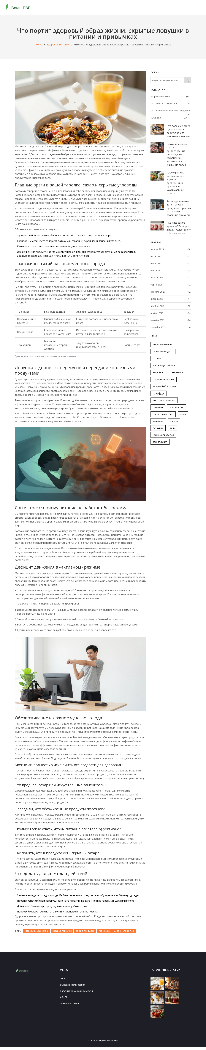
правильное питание (163, 379)
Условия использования (72, 984)
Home (38, 44)
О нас (63, 978)
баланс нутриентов (124, 930)
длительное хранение (164, 400)
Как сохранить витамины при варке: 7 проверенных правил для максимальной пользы (175, 183)
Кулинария (169, 117)
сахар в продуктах (85, 930)
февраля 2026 (171, 291)
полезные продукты (163, 351)
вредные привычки (62, 930)
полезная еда (177, 407)
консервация (176, 372)
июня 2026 (171, 263)
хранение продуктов (163, 434)
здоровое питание (162, 344)
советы (174, 421)
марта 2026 (171, 284)
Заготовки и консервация (171, 103)
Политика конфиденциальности (76, 990)
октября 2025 (171, 320)
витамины (158, 427)
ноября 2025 (171, 313)
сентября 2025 (171, 327)
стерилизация (160, 441)
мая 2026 (171, 270)
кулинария (158, 421)
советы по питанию (163, 414)
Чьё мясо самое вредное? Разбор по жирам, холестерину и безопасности (178, 228)
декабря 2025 (171, 306)
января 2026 (171, 298)
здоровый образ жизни (36, 930)
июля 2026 (171, 256)
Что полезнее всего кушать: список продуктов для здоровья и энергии (178, 131)
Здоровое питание (58, 44)
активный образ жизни (164, 386)
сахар (183, 414)
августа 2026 (171, 249)
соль (172, 427)
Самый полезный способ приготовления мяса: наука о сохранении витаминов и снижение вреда (176, 154)
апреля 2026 (171, 277)
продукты (158, 407)
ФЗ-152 (63, 997)
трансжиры (104, 930)
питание (157, 358)
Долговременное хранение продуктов (171, 111)
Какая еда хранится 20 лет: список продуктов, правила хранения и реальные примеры (178, 208)
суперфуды (158, 393)
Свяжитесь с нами (69, 1003)
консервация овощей (164, 365)
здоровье (158, 372)
